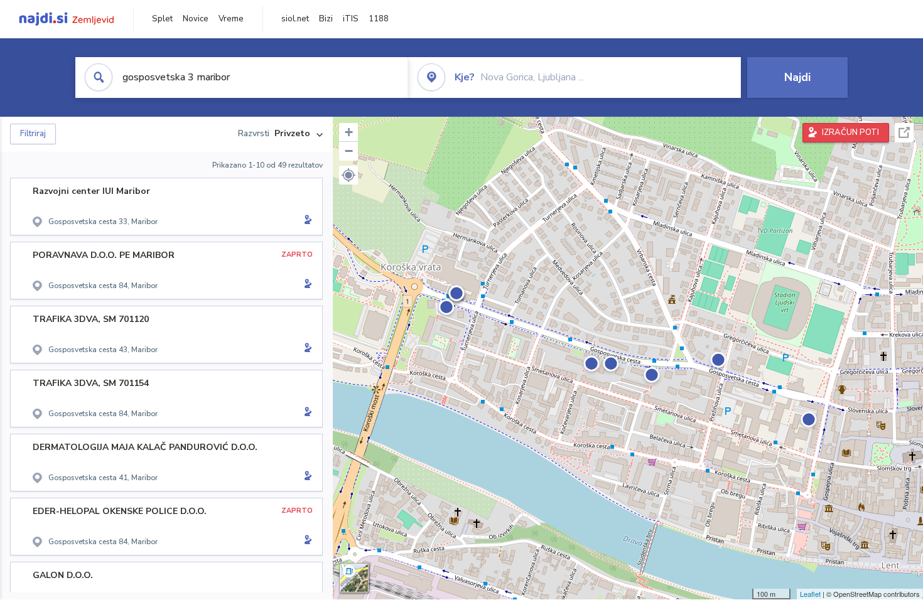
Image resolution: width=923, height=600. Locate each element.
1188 (379, 18)
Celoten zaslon (904, 132)
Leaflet (810, 594)
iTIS (351, 18)
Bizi (326, 18)
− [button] (349, 151)
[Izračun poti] (306, 221)
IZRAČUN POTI (850, 132)
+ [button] (349, 132)
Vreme (231, 18)
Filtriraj (33, 133)
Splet (162, 18)
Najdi (797, 77)
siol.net (295, 18)
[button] (348, 175)
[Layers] (354, 578)
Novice (195, 18)
